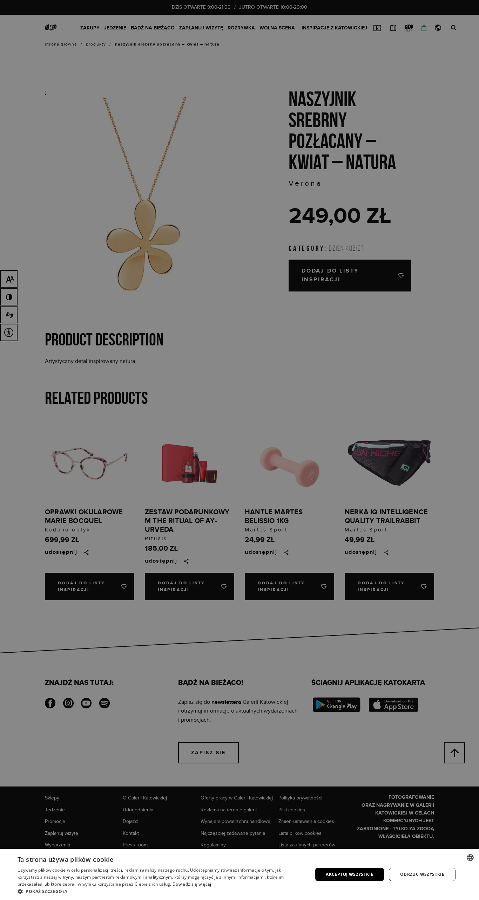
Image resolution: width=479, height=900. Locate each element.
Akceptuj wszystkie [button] (349, 874)
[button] (161, 891)
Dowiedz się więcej (192, 884)
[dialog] (239, 450)
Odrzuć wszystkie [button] (422, 874)
